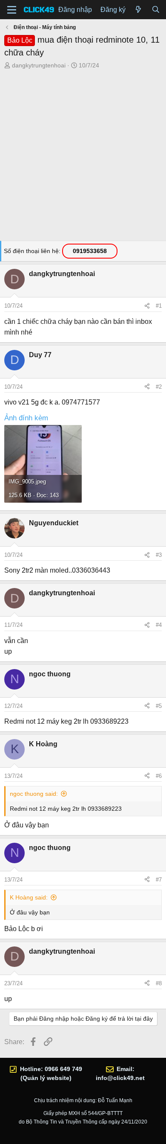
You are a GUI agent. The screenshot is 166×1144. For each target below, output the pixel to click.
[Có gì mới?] (138, 9)
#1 (159, 306)
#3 (159, 555)
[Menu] (12, 9)
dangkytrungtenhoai (39, 65)
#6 (159, 776)
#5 (159, 706)
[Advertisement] (83, 157)
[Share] (147, 305)
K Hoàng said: (29, 897)
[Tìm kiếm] (155, 9)
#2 (159, 387)
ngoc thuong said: (34, 793)
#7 (159, 879)
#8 (159, 983)
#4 (159, 625)
